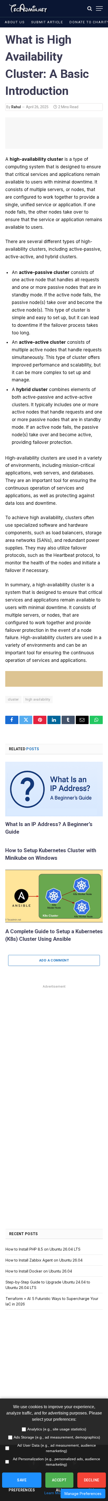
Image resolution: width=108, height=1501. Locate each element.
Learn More (54, 1493)
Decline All (91, 1483)
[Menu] (99, 8)
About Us (15, 22)
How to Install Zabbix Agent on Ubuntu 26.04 (44, 1260)
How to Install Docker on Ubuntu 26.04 (39, 1271)
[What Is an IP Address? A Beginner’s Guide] (54, 789)
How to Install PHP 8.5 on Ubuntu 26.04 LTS (43, 1249)
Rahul (16, 107)
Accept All (59, 1483)
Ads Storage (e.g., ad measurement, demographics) (57, 1437)
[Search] (89, 8)
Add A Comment (54, 960)
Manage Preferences (82, 1493)
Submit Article (47, 22)
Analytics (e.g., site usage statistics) (56, 1429)
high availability (37, 699)
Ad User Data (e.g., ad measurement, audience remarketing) (56, 1448)
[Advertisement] (54, 1044)
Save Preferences (22, 1483)
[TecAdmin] (27, 8)
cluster (13, 699)
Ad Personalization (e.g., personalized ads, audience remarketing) (56, 1461)
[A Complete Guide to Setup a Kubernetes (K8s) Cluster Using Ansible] (54, 896)
